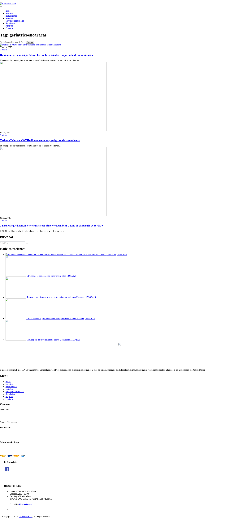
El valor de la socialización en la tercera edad (46, 276)
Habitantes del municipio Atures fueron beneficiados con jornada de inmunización (46, 55)
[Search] (27, 243)
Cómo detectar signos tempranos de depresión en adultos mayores (55, 318)
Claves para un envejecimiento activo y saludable (48, 340)
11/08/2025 (75, 340)
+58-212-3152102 (8, 414)
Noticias (9, 18)
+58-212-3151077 (8, 412)
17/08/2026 (122, 254)
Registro (9, 26)
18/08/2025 (71, 276)
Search (30, 42)
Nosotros (9, 13)
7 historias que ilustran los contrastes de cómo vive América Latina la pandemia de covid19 (51, 225)
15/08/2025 (91, 297)
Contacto (9, 28)
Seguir (6, 479)
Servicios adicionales (15, 21)
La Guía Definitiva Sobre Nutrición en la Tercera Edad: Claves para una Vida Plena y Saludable (74, 254)
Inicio (8, 11)
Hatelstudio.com (25, 504)
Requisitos (10, 23)
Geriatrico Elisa (25, 516)
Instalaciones (11, 16)
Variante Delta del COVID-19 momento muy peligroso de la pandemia (40, 140)
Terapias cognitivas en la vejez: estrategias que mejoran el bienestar (56, 297)
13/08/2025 (90, 318)
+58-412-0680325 (8, 417)
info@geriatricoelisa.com (29, 422)
